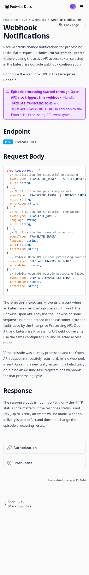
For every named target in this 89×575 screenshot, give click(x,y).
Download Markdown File (19, 503)
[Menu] (81, 6)
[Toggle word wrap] (79, 170)
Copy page (71, 25)
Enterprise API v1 (15, 20)
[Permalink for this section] (33, 131)
